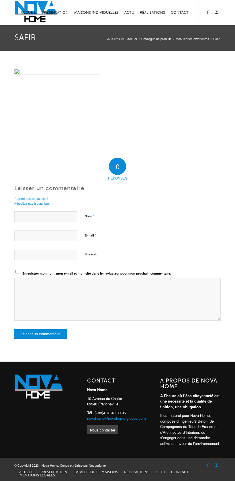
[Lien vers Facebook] (207, 12)
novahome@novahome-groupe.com (116, 418)
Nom (89, 215)
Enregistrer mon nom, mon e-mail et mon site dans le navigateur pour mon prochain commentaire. (96, 273)
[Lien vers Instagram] (216, 12)
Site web (91, 254)
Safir (25, 37)
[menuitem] (28, 12)
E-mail (90, 235)
